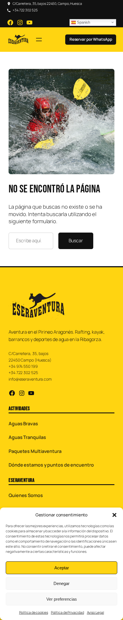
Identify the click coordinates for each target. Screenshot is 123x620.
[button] (114, 515)
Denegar (61, 583)
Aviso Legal (95, 612)
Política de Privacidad (67, 612)
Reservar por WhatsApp (91, 39)
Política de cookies (33, 612)
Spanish (83, 22)
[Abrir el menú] (38, 39)
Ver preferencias (61, 599)
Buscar (76, 240)
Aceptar (61, 567)
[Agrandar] (107, 76)
